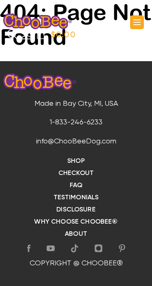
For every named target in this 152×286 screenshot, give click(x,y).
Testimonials (76, 197)
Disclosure (76, 210)
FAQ (76, 185)
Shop (76, 161)
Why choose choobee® (76, 222)
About (76, 234)
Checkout (76, 173)
